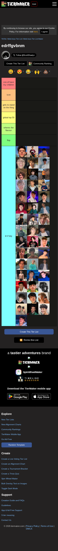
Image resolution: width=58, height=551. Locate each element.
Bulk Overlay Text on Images (14, 483)
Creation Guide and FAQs (12, 500)
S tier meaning (7, 515)
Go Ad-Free (6, 439)
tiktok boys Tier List (15, 39)
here (36, 32)
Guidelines (6, 505)
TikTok (3, 39)
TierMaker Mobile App (11, 434)
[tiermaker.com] (15, 4)
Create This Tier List (15, 63)
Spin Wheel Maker (9, 478)
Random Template (16, 445)
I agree (44, 32)
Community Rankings (10, 429)
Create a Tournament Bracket (14, 469)
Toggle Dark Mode (9, 488)
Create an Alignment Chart (13, 464)
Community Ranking (43, 63)
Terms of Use (47, 526)
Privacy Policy (32, 526)
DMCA (29, 529)
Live (34, 4)
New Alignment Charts (11, 424)
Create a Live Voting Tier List (14, 459)
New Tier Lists (7, 419)
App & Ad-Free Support (11, 510)
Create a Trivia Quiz (10, 474)
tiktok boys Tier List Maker (33, 39)
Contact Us (6, 520)
